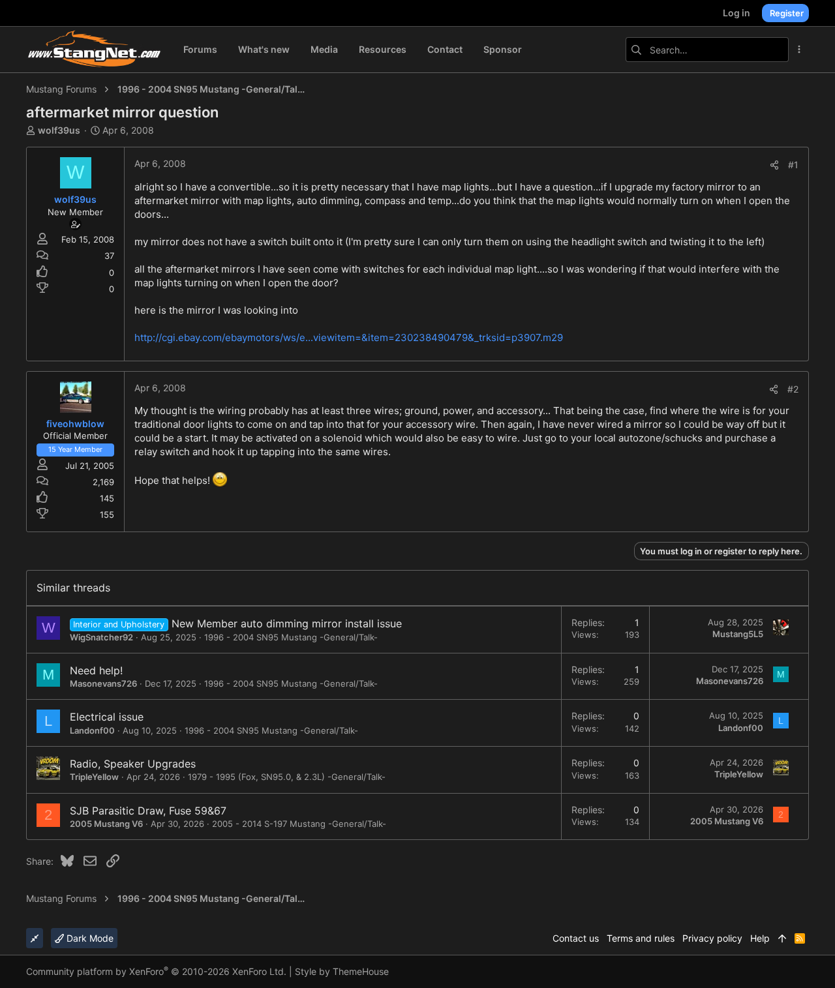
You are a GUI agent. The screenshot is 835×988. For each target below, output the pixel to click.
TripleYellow (94, 776)
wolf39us (59, 130)
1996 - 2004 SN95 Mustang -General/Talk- (291, 637)
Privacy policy (712, 938)
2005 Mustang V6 (106, 823)
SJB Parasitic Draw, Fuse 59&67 (148, 810)
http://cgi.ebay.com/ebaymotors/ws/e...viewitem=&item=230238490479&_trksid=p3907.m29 (348, 337)
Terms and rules (641, 938)
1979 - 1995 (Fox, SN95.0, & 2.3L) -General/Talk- (287, 776)
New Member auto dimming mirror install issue (287, 623)
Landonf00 (92, 730)
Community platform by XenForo (156, 971)
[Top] (782, 938)
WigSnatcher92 (101, 637)
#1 (793, 164)
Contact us (576, 938)
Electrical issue (107, 716)
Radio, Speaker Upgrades (133, 763)
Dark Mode (89, 938)
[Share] (774, 165)
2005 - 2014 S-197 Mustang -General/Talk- (299, 823)
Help (760, 938)
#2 (792, 389)
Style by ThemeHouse (342, 971)
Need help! (96, 670)
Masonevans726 (103, 683)
